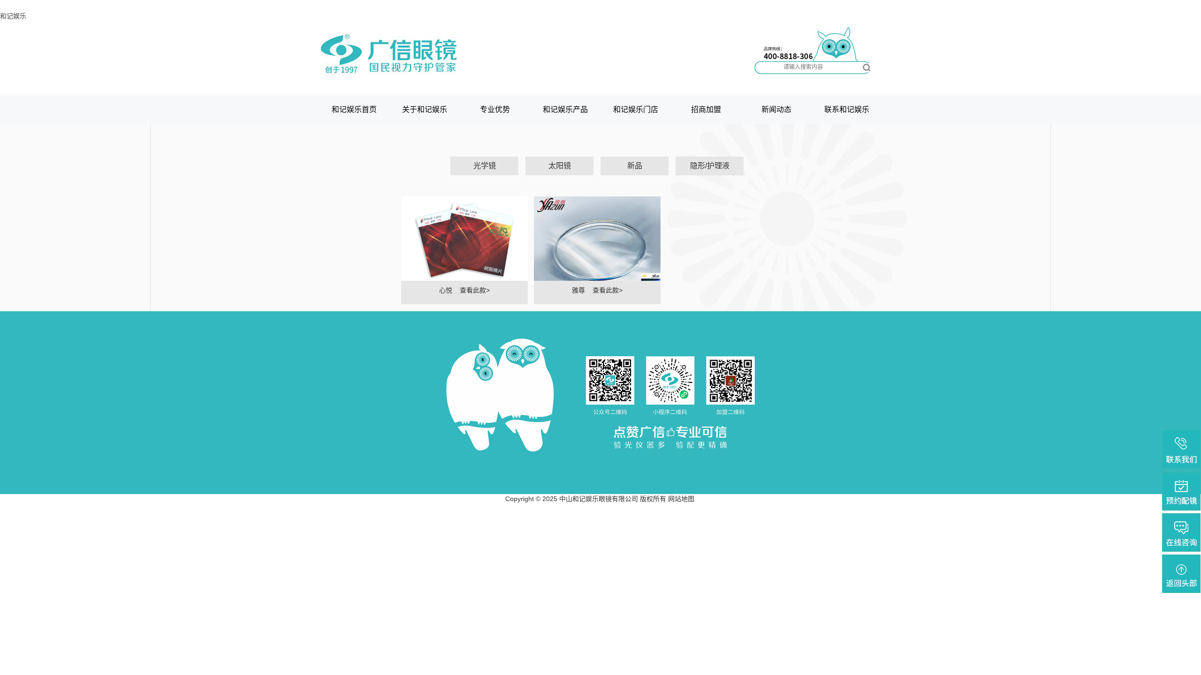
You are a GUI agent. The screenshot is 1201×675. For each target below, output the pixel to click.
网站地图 (681, 498)
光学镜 (484, 166)
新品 (634, 166)
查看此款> (475, 290)
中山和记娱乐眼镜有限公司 (598, 498)
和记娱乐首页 (354, 109)
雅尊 (578, 290)
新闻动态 (776, 109)
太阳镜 (559, 166)
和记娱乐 (13, 16)
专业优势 (495, 109)
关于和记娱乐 (424, 109)
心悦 (445, 290)
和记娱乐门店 (635, 109)
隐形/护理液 (710, 166)
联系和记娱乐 (846, 109)
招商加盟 (706, 109)
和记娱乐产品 (565, 109)
